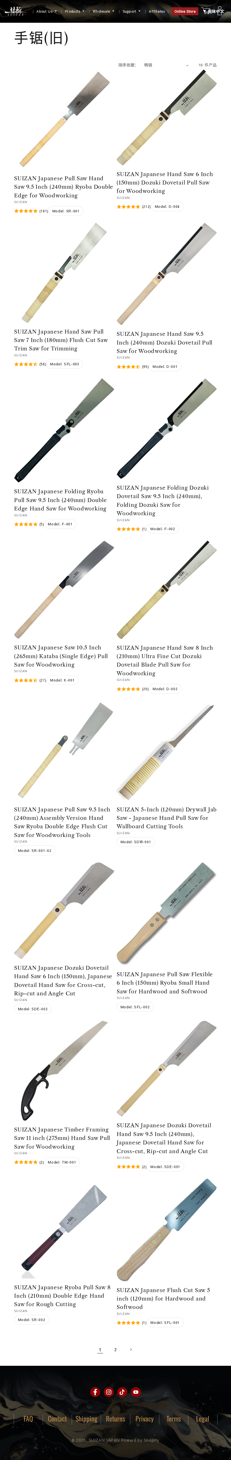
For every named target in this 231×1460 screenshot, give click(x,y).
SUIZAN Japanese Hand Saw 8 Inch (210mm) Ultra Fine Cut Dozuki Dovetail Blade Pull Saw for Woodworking (165, 661)
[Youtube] (136, 1392)
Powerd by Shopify (140, 1440)
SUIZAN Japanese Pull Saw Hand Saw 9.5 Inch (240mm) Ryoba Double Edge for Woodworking (63, 187)
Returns (115, 1418)
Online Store (185, 11)
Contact (57, 1418)
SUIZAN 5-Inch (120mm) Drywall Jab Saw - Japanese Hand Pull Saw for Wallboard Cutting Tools (167, 818)
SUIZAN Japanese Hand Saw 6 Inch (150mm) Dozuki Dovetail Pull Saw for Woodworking (165, 183)
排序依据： (128, 65)
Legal (202, 1418)
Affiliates (157, 11)
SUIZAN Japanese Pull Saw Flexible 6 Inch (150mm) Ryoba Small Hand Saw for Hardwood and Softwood (165, 983)
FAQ (28, 1418)
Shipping (86, 1418)
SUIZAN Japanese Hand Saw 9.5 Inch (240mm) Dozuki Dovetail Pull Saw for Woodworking (164, 342)
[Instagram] (109, 1392)
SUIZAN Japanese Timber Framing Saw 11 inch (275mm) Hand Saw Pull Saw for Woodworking (62, 1138)
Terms (173, 1418)
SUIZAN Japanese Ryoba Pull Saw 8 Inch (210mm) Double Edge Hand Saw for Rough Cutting (62, 1296)
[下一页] (131, 1349)
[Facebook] (95, 1392)
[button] (213, 11)
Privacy (145, 1418)
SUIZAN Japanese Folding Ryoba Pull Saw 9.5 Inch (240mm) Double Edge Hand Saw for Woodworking (60, 500)
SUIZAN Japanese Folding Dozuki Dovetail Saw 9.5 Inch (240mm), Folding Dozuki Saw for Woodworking (163, 501)
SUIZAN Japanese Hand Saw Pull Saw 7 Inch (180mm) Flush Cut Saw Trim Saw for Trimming (61, 340)
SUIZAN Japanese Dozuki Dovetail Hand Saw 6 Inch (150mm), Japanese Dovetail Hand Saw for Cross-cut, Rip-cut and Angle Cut (63, 981)
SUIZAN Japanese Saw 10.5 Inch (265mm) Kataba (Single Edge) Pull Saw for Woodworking (61, 656)
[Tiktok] (122, 1392)
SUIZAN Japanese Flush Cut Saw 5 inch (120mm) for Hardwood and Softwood (163, 1299)
